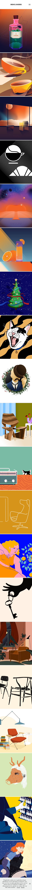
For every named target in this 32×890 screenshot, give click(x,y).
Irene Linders (16, 4)
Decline (22, 887)
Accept (18, 887)
